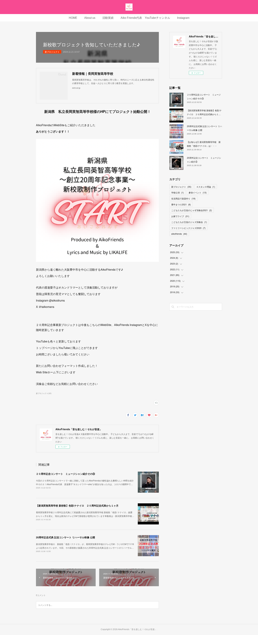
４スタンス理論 (205, 186)
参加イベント (198, 192)
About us (89, 17)
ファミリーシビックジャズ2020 (188, 227)
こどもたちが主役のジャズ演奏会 (189, 221)
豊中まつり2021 (181, 204)
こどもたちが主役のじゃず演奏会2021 (191, 210)
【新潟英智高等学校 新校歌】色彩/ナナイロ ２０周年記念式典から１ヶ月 (77, 505)
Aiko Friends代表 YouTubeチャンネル (145, 17)
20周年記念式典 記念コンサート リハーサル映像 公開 (65, 537)
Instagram (183, 17)
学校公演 (177, 192)
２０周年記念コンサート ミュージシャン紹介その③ (65, 473)
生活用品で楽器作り (183, 198)
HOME (73, 17)
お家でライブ (180, 216)
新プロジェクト (52, 51)
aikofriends (179, 233)
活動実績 (108, 17)
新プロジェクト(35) (43, 393)
